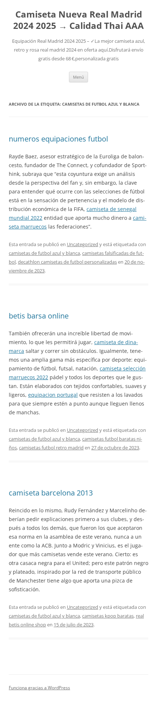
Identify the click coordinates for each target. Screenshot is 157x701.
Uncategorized (82, 244)
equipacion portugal (53, 394)
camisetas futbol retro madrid (51, 447)
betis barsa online (39, 316)
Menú (78, 77)
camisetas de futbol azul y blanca (44, 253)
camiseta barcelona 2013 (51, 493)
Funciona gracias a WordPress (39, 688)
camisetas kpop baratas (108, 616)
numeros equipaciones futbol (58, 139)
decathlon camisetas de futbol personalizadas (67, 262)
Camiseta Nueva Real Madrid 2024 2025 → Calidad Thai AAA (78, 20)
